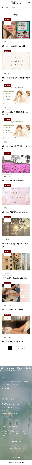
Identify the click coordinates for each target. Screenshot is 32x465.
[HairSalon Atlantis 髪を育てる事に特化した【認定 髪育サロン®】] (16, 2)
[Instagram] (5, 388)
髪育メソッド (7, 42)
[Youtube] (8, 388)
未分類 (7, 239)
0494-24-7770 (16, 441)
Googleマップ (5, 416)
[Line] (2, 388)
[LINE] (13, 457)
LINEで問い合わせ (16, 448)
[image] (16, 30)
